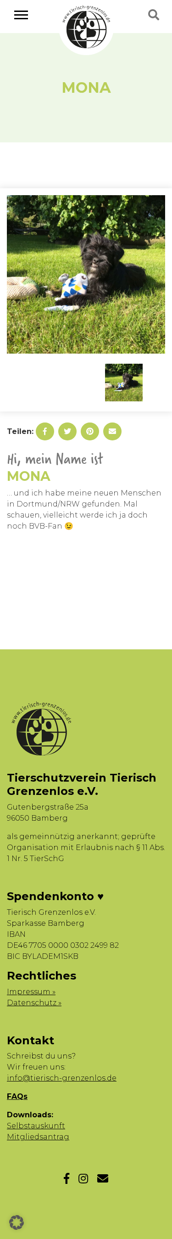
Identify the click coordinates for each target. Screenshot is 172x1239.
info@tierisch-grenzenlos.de (62, 1078)
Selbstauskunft (36, 1125)
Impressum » (31, 991)
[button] (16, 1222)
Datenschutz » (34, 1002)
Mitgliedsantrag (38, 1136)
